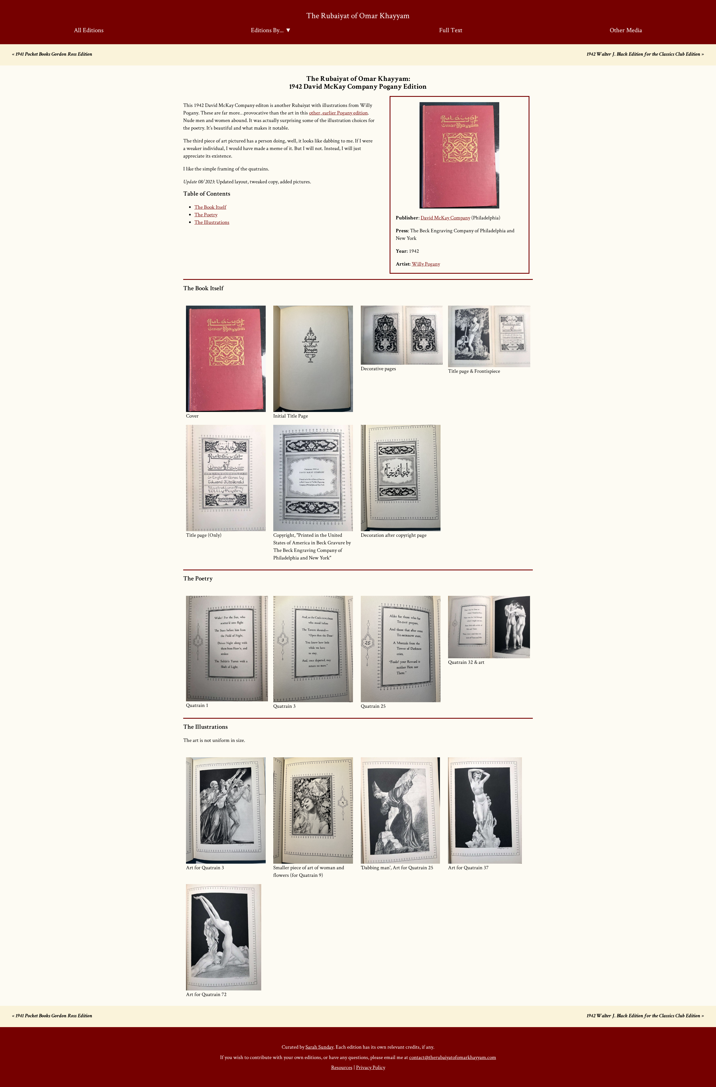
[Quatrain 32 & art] (489, 627)
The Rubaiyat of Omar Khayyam (358, 15)
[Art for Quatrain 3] (227, 810)
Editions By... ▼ (271, 30)
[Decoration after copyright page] (402, 478)
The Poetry (205, 214)
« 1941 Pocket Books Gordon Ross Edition (52, 54)
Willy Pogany (426, 263)
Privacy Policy (370, 1067)
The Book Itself (210, 206)
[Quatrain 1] (227, 648)
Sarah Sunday (319, 1046)
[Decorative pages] (402, 335)
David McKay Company (445, 217)
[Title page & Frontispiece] (489, 336)
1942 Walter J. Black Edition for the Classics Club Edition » (645, 54)
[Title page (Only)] (227, 478)
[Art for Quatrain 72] (227, 937)
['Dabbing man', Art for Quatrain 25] (402, 810)
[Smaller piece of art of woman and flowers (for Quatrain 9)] (314, 810)
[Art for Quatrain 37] (489, 810)
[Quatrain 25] (402, 649)
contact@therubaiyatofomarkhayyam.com (452, 1057)
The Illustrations (211, 222)
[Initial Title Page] (314, 359)
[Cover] (227, 359)
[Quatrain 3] (314, 649)
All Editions (88, 30)
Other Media (626, 30)
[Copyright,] (314, 478)
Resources (341, 1067)
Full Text (450, 30)
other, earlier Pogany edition (338, 112)
